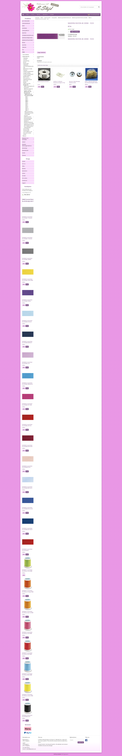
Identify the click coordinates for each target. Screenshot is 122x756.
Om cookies (24, 178)
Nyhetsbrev (45, 14)
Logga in (24, 183)
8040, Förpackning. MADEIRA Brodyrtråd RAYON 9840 (29, 113)
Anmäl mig (80, 742)
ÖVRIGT (23, 142)
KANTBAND (24, 28)
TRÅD (23, 52)
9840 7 (26, 105)
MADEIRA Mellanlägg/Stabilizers (27, 145)
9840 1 (26, 97)
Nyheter (38, 14)
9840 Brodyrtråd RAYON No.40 (27, 92)
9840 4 (26, 101)
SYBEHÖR (24, 47)
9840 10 (27, 109)
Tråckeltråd (25, 65)
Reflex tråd (25, 81)
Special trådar (26, 129)
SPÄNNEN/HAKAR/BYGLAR (27, 35)
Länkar (23, 173)
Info (24, 222)
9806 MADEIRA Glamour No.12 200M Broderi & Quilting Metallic (29, 126)
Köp (27, 222)
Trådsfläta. (25, 58)
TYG (23, 49)
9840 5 (26, 102)
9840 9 (26, 107)
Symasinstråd (26, 130)
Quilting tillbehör (25, 30)
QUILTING (24, 45)
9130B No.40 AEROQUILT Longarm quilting (28, 72)
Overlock (25, 59)
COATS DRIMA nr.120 (27, 131)
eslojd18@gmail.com (26, 192)
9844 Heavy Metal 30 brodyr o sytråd (28, 89)
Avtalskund (24, 180)
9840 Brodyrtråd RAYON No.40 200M (29, 95)
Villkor (27, 14)
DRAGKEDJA (24, 148)
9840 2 (26, 98)
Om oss (32, 14)
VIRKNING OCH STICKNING (25, 139)
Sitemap (24, 155)
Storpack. (26, 115)
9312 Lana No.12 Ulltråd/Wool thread (27, 79)
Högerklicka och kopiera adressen (44, 62)
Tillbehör (24, 136)
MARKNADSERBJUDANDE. (27, 37)
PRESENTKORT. (25, 150)
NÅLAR (23, 42)
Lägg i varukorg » (75, 31)
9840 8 (26, 106)
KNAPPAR (24, 33)
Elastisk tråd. (26, 63)
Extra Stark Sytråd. (27, 133)
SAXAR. (23, 153)
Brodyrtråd (25, 84)
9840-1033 (72, 36)
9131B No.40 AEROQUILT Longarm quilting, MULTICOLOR (28, 76)
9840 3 (26, 99)
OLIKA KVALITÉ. (26, 56)
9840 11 (27, 110)
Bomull (24, 62)
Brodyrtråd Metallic (28, 118)
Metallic (24, 82)
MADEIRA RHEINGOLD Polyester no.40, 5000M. (29, 123)
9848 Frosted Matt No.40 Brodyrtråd (29, 87)
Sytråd (24, 134)
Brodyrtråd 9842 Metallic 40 (27, 120)
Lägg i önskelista (41, 52)
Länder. (23, 161)
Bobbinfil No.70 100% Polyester (27, 69)
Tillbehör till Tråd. (26, 83)
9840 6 (26, 103)
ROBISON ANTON (27, 117)
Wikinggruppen (65, 754)
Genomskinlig (26, 60)
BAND (23, 25)
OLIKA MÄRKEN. (26, 54)
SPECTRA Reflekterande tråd (28, 67)
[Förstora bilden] (51, 36)
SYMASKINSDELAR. (26, 23)
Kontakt (52, 14)
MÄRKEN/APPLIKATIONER (27, 40)
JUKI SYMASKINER (25, 21)
